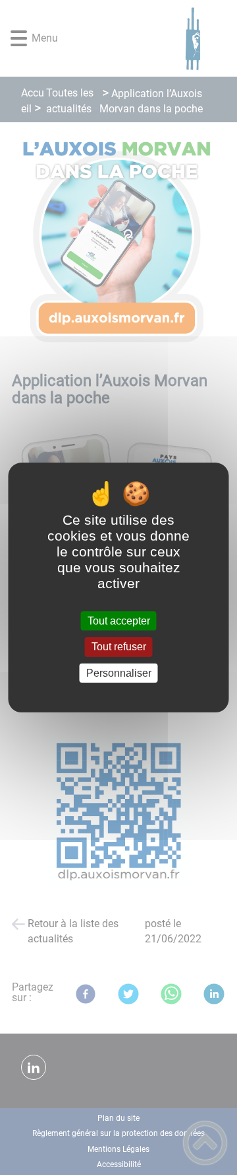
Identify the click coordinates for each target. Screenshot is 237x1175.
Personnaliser (118, 673)
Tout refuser (119, 647)
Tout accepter (119, 620)
